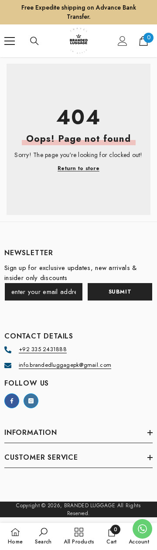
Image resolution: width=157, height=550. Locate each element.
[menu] (9, 41)
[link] (43, 536)
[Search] (34, 41)
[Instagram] (31, 400)
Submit (120, 292)
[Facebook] (11, 400)
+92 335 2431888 (43, 349)
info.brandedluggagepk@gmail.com (65, 365)
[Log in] (122, 41)
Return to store (78, 168)
